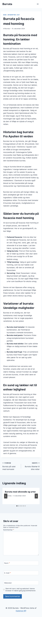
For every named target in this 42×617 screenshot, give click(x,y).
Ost (18, 15)
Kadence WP (21, 611)
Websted (8, 583)
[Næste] (36, 496)
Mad (4, 15)
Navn (7, 563)
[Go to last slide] (5, 496)
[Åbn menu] (38, 4)
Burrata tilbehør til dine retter (32, 466)
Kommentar (8, 530)
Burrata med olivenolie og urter (20, 492)
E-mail (7, 573)
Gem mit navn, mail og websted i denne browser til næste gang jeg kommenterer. (21, 590)
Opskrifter (12, 15)
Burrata (7, 28)
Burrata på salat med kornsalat (8, 466)
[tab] (16, 505)
